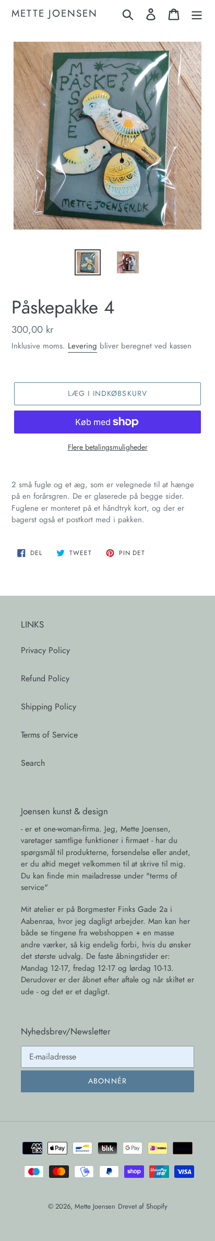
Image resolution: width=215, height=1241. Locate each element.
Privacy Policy (45, 650)
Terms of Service (49, 735)
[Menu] (196, 14)
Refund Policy (45, 678)
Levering (82, 346)
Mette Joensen (54, 14)
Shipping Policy (48, 707)
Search (33, 763)
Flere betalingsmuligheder (108, 447)
